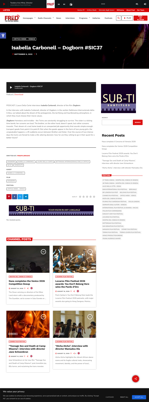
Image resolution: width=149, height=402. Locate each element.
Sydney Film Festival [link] (129, 229)
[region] (74, 395)
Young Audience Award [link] (112, 239)
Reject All (124, 397)
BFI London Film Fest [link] (110, 192)
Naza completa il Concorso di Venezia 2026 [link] (119, 142)
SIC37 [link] (9, 165)
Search (105, 117)
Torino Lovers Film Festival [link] (130, 232)
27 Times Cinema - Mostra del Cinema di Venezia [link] (120, 180)
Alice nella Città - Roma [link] (112, 186)
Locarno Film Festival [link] (64, 276)
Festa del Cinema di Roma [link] (112, 199)
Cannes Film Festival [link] (17, 341)
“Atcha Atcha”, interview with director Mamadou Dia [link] (71, 347)
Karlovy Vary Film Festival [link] (113, 214)
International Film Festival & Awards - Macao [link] (120, 208)
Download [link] (19, 94)
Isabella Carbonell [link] (26, 162)
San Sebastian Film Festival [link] (113, 226)
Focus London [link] (134, 202)
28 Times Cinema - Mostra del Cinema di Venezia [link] (120, 183)
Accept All (139, 397)
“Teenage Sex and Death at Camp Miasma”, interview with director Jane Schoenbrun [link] (27, 349)
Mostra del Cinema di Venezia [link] (21, 276)
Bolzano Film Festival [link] (128, 192)
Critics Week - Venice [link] (24, 39)
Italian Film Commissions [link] (112, 211)
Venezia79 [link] (19, 165)
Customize (110, 397)
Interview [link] (13, 334)
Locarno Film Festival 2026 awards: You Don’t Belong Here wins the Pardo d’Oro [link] (72, 284)
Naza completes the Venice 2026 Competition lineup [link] (27, 282)
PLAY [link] (127, 18)
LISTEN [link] (6, 10)
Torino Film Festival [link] (110, 232)
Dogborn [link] (11, 162)
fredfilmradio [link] (23, 156)
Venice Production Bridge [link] (112, 236)
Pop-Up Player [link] (140, 18)
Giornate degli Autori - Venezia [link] (115, 205)
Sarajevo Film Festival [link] (111, 229)
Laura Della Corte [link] (45, 162)
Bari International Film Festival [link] (115, 189)
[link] (3, 36)
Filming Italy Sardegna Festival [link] (115, 202)
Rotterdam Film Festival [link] (112, 223)
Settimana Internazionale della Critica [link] (72, 162)
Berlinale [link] (133, 189)
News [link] (11, 269)
